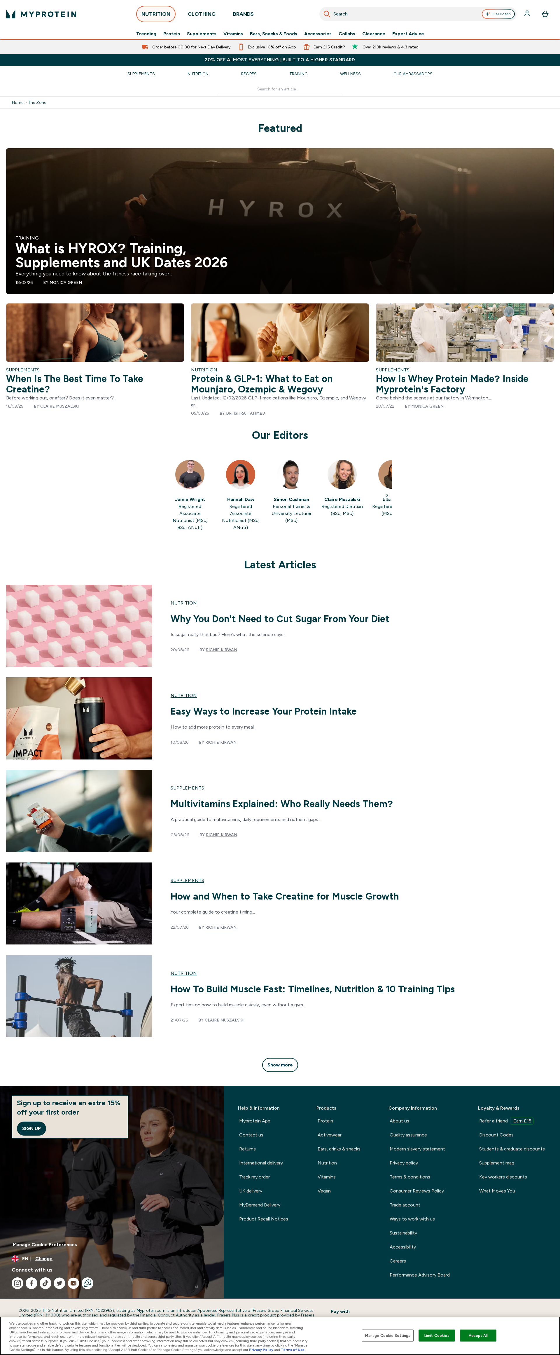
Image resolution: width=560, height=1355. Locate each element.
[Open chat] (87, 1283)
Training (298, 73)
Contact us (251, 1134)
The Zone (37, 102)
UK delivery (250, 1190)
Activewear (330, 1134)
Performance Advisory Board (420, 1274)
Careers (398, 1260)
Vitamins (233, 34)
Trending (146, 34)
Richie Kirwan (221, 649)
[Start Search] (327, 14)
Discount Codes (496, 1134)
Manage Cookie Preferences (45, 1244)
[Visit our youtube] (73, 1283)
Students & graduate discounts (512, 1148)
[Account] (527, 14)
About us (399, 1120)
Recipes (249, 73)
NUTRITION (155, 14)
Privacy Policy (261, 1350)
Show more (280, 1064)
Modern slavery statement (417, 1148)
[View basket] (545, 14)
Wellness (350, 73)
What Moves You (497, 1190)
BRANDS (243, 14)
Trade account (405, 1204)
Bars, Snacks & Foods (273, 34)
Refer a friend (505, 1120)
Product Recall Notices (263, 1218)
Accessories (318, 34)
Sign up (31, 1128)
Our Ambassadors (413, 73)
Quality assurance (408, 1134)
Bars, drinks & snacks (339, 1148)
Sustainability (403, 1232)
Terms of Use (292, 1350)
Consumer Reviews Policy (417, 1190)
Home (17, 102)
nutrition (184, 602)
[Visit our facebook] (31, 1283)
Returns (247, 1148)
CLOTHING (202, 14)
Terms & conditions (410, 1176)
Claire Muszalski (59, 406)
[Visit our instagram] (17, 1283)
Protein (171, 34)
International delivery (261, 1162)
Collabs (347, 34)
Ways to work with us (412, 1218)
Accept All (478, 1335)
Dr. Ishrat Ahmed (245, 413)
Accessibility (403, 1246)
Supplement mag (496, 1162)
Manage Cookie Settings (387, 1335)
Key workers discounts (503, 1176)
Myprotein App (254, 1120)
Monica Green (66, 282)
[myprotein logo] (41, 14)
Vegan (324, 1190)
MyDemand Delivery (259, 1204)
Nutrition (198, 73)
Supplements (201, 34)
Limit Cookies (436, 1335)
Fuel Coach (501, 14)
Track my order (254, 1176)
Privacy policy (404, 1162)
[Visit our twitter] (59, 1283)
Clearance (373, 34)
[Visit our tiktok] (45, 1283)
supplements (187, 787)
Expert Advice (408, 34)
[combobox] (418, 14)
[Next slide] (387, 495)
